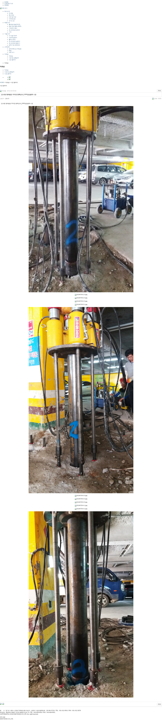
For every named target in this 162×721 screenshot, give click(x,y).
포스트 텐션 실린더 (14, 41)
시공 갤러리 (12, 60)
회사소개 (7, 11)
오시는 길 (11, 20)
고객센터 (7, 47)
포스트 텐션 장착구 (14, 30)
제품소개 (7, 22)
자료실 (6, 54)
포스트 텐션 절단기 (14, 43)
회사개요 (11, 15)
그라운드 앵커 (13, 28)
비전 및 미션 (12, 17)
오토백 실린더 (13, 37)
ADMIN (6, 5)
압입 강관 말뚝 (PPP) (15, 26)
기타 (10, 32)
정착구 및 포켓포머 (14, 45)
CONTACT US (8, 3)
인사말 (11, 13)
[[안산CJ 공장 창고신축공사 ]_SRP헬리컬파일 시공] (3, 703)
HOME (6, 2)
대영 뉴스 (11, 52)
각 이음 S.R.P (13, 35)
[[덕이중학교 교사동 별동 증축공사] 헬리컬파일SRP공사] (1, 703)
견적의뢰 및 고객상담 (15, 49)
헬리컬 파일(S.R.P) (14, 24)
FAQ (10, 50)
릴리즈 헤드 (12, 39)
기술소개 (7, 34)
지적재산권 (12, 19)
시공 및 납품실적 (14, 58)
